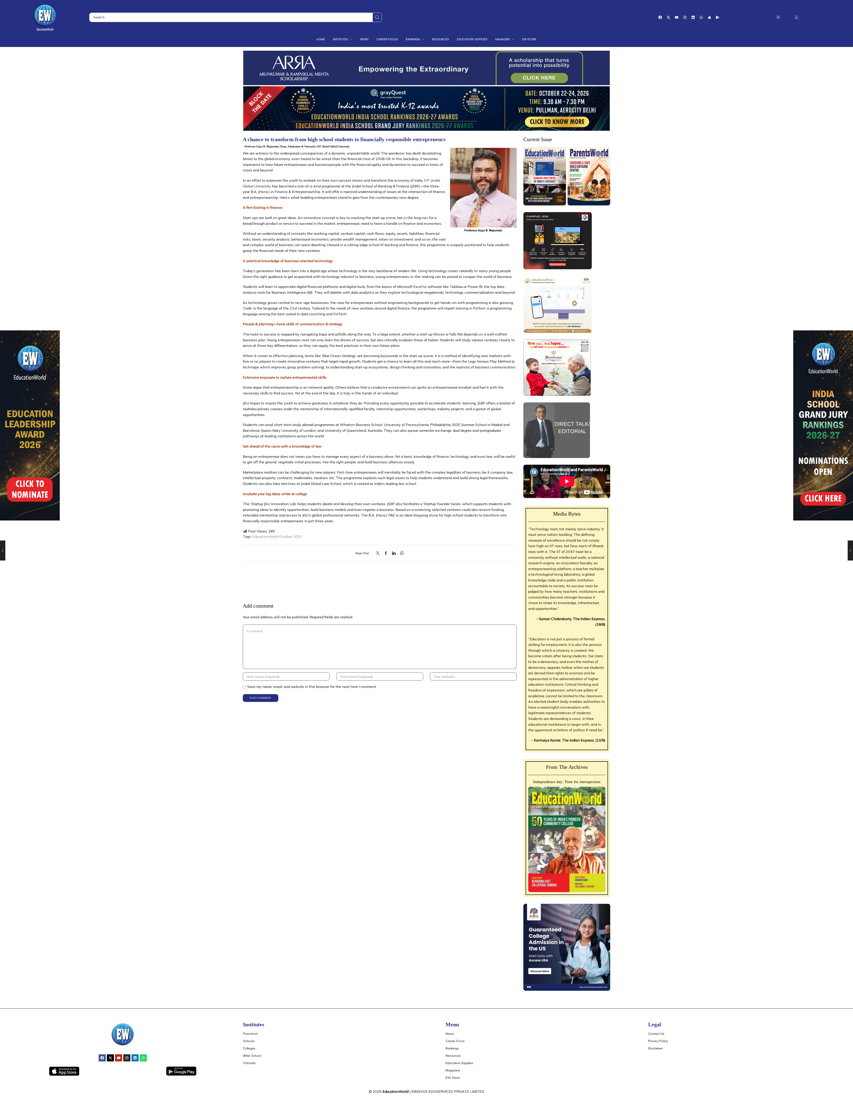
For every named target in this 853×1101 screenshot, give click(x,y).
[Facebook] (660, 17)
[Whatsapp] (701, 17)
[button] (778, 17)
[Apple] (709, 17)
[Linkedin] (693, 17)
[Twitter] (379, 553)
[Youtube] (676, 17)
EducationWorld (396, 1091)
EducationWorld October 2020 (277, 536)
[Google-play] (717, 17)
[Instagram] (684, 17)
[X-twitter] (668, 17)
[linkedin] (394, 553)
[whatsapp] (401, 553)
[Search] (377, 17)
